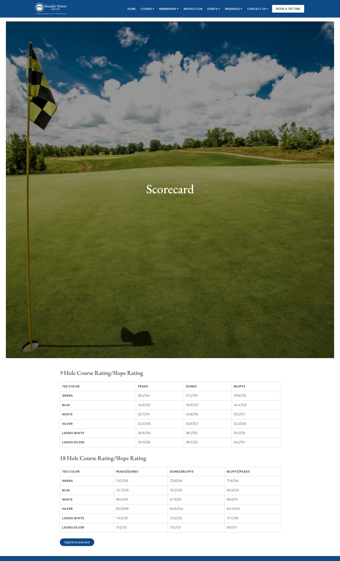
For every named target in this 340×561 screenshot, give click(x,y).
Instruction (193, 9)
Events (212, 9)
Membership (167, 9)
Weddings (232, 9)
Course (146, 9)
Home (132, 9)
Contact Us (256, 9)
